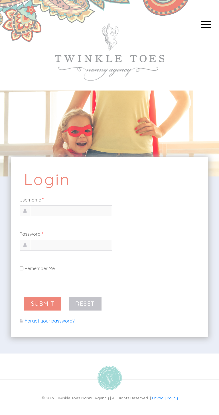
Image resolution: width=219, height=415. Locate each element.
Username (32, 200)
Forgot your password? (49, 321)
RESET (85, 303)
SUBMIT (43, 303)
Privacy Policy (165, 397)
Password (31, 234)
